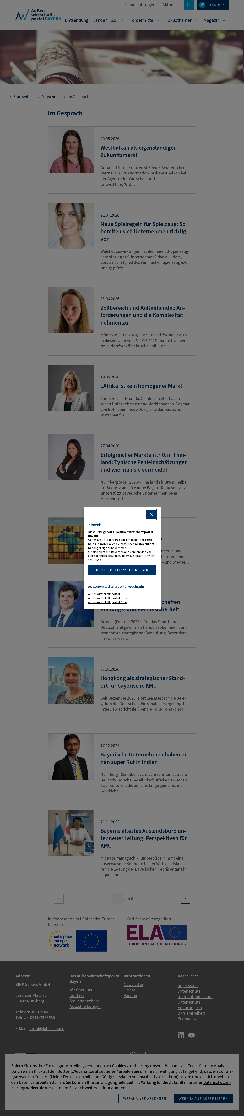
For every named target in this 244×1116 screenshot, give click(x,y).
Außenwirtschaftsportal (104, 594)
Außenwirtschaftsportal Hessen (109, 598)
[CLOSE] (151, 514)
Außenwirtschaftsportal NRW (107, 602)
